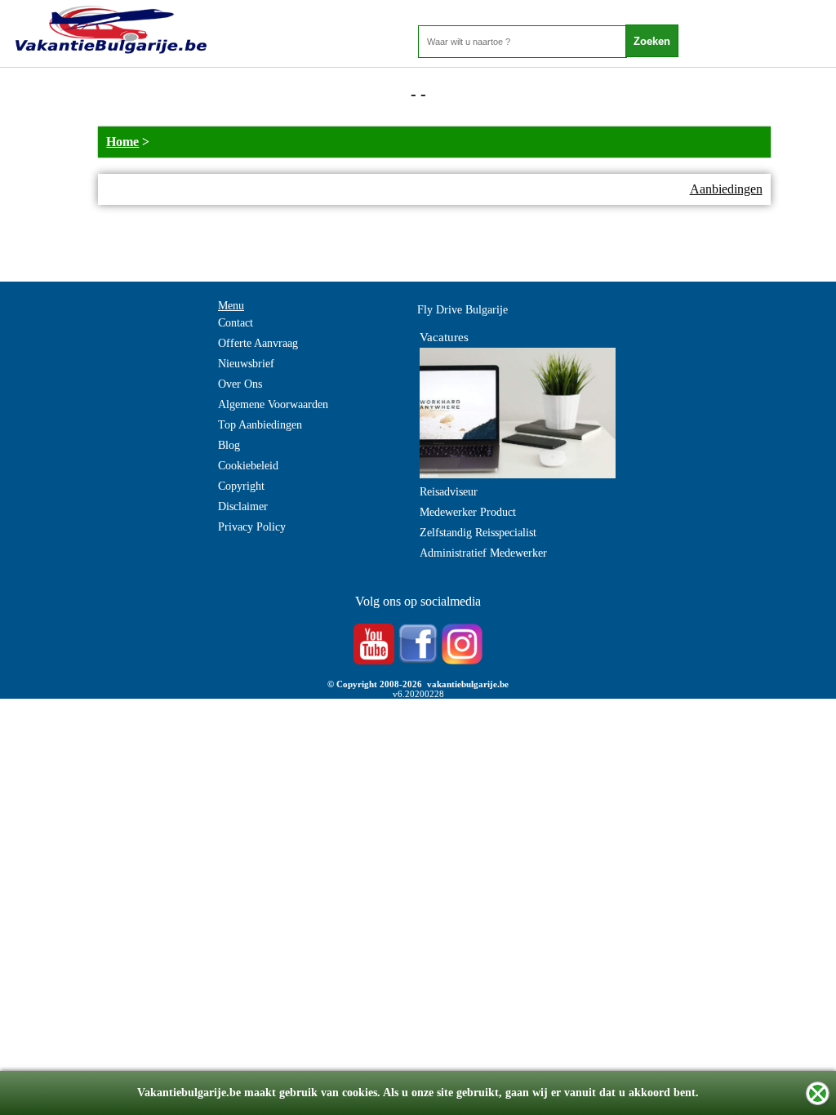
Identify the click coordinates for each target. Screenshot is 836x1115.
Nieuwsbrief (246, 364)
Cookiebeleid (248, 466)
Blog (229, 445)
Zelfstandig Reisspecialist (478, 532)
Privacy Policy (252, 527)
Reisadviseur (449, 492)
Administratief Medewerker (483, 553)
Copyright (241, 486)
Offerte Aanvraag (258, 343)
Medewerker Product (468, 512)
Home (122, 142)
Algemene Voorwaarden (273, 404)
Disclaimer (243, 506)
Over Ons (240, 384)
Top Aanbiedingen (260, 425)
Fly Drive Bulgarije (462, 310)
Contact (235, 323)
